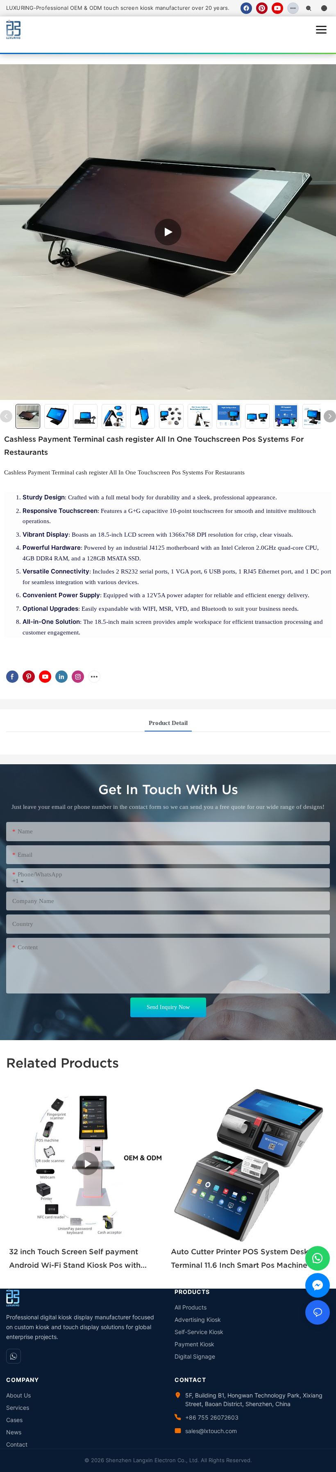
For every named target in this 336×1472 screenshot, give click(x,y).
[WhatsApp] (13, 1356)
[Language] (324, 8)
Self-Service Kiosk (199, 1331)
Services (17, 1407)
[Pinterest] (262, 8)
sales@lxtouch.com (211, 1430)
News (13, 1432)
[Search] (308, 8)
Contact (16, 1444)
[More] (293, 8)
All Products (191, 1307)
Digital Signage (195, 1356)
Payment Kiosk (194, 1344)
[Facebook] (246, 8)
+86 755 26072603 (211, 1417)
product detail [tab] (168, 723)
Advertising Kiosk (198, 1319)
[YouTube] (277, 8)
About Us (18, 1395)
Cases (14, 1419)
